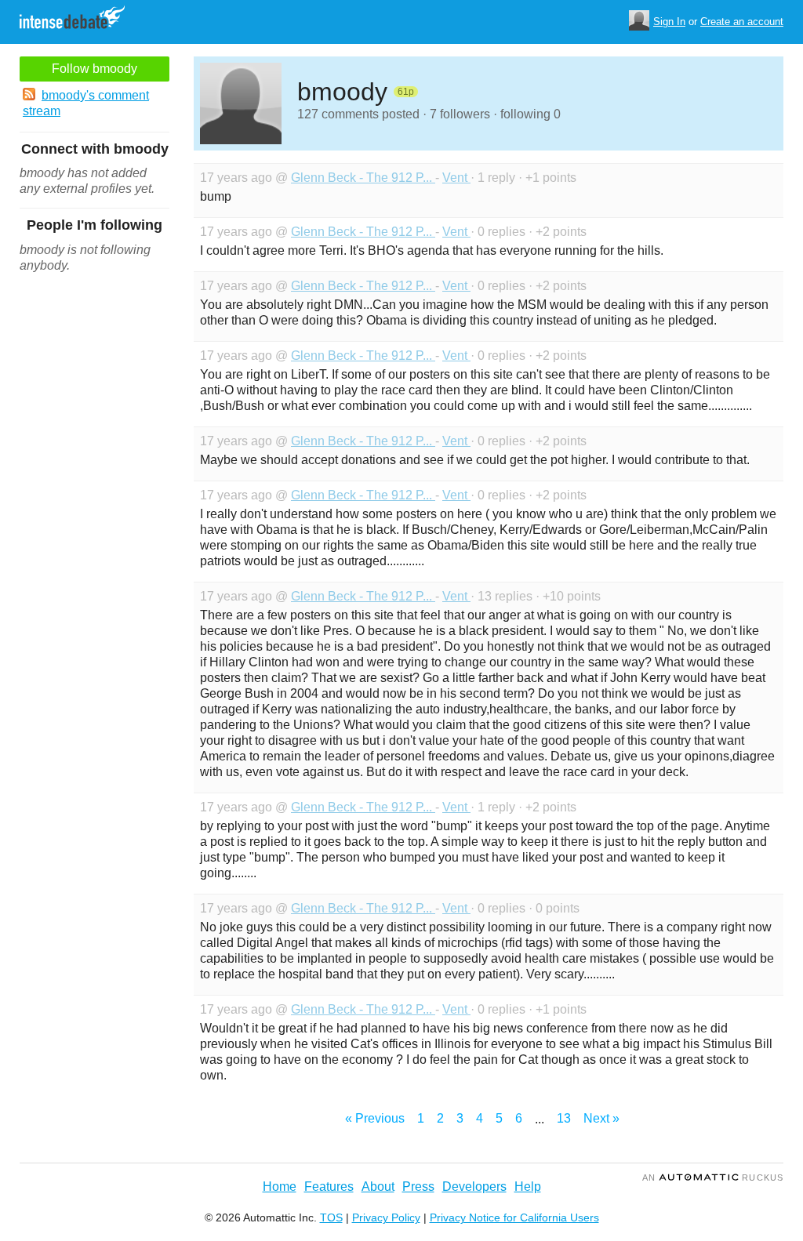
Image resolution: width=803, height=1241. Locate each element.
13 (564, 1118)
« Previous (375, 1118)
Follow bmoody (94, 68)
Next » (601, 1118)
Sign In (669, 21)
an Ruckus (712, 1177)
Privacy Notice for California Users (514, 1217)
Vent (456, 177)
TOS (331, 1217)
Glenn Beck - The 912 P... (363, 177)
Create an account (741, 21)
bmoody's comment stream (86, 103)
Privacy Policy (386, 1217)
